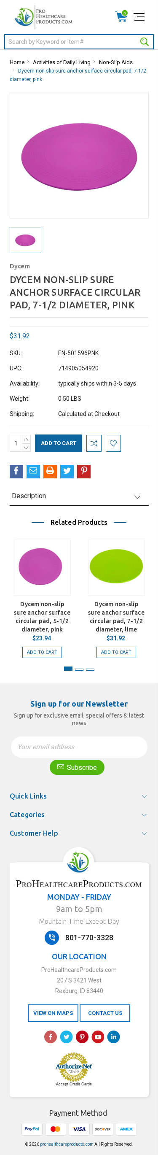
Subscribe (81, 768)
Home (17, 62)
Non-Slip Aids (116, 62)
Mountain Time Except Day (79, 921)
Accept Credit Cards (74, 1084)
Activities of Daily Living (62, 62)
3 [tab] (90, 670)
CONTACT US (105, 1013)
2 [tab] (79, 670)
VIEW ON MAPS (53, 1013)
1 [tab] (68, 669)
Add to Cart (42, 652)
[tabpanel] (42, 594)
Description (29, 496)
